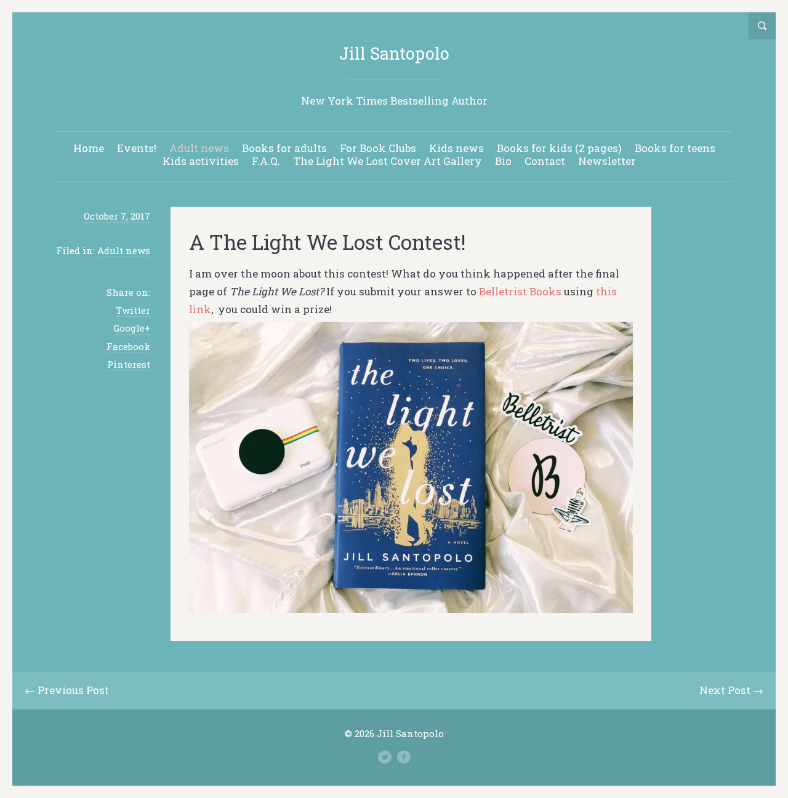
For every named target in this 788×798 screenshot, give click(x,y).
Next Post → (731, 690)
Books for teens (675, 148)
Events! (136, 148)
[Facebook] (404, 757)
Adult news (199, 148)
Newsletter (607, 161)
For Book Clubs (378, 148)
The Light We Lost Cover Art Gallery (387, 161)
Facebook (128, 346)
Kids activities (201, 161)
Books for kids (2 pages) (559, 148)
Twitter (133, 310)
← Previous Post (67, 690)
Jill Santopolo (394, 53)
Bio (503, 161)
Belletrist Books (520, 291)
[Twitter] (385, 757)
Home (88, 148)
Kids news (456, 148)
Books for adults (284, 148)
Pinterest (128, 364)
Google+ (131, 328)
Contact (545, 161)
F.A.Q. (266, 161)
